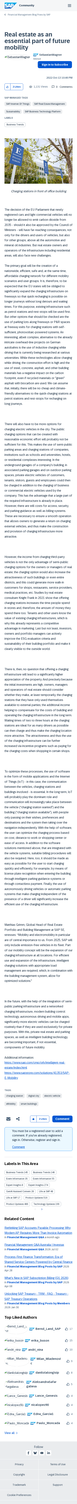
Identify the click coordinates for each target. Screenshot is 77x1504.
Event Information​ (42, 1178)
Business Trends (15, 124)
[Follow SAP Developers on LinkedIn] (48, 1452)
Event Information (15, 1178)
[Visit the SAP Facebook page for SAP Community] (28, 1452)
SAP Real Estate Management (49, 104)
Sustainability (13, 111)
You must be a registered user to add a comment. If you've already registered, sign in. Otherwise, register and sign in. (37, 1135)
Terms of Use (58, 1464)
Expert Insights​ (36, 1185)
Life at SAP (44, 1191)
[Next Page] (41, 1209)
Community (26, 5)
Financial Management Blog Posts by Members (38, 1303)
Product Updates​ (15, 1204)
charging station (14, 1096)
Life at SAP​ (11, 1197)
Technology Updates (44, 1204)
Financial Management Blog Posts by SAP (29, 14)
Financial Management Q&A (25, 1237)
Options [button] (40, 71)
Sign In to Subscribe (55, 64)
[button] (7, 87)
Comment (18, 1147)
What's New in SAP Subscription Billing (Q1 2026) (36, 1278)
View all (9, 1433)
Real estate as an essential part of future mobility (37, 41)
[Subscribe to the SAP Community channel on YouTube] (41, 1452)
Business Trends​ (41, 1172)
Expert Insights (13, 1185)
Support (58, 1484)
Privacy (19, 1464)
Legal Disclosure (58, 1474)
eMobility (11, 1104)
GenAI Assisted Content (18, 1191)
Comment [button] (62, 1118)
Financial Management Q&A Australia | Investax (34, 1244)
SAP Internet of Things (17, 104)
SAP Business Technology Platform (43, 111)
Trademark (19, 1484)
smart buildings (29, 1104)
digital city (33, 1096)
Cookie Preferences (19, 1495)
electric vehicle (52, 1096)
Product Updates (34, 1197)
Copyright (19, 1474)
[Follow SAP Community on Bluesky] (35, 1452)
